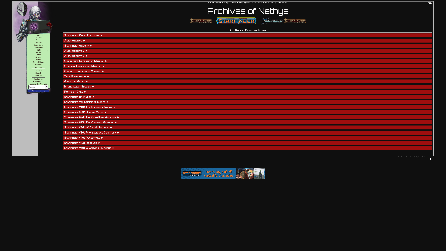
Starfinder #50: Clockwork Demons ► (89, 148)
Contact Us (38, 79)
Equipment (38, 47)
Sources (38, 75)
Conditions (38, 45)
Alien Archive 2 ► (76, 50)
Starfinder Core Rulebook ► (83, 35)
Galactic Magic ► (76, 81)
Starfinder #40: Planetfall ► (84, 137)
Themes (38, 65)
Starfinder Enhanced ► (79, 96)
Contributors (38, 82)
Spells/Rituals (38, 62)
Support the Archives (38, 84)
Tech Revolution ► (77, 76)
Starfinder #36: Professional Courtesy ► (92, 132)
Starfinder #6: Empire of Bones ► (86, 102)
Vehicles (38, 67)
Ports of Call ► (75, 91)
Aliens (38, 40)
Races (38, 52)
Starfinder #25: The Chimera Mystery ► (90, 122)
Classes (38, 43)
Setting (38, 57)
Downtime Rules (255, 30)
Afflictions (38, 38)
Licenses (38, 71)
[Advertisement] (205, 163)
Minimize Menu (38, 91)
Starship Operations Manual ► (84, 66)
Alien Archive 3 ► (76, 56)
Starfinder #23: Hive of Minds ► (85, 112)
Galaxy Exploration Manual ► (84, 71)
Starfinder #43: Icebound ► (82, 142)
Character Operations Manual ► (86, 61)
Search (38, 73)
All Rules (236, 30)
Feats (38, 50)
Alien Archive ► (75, 40)
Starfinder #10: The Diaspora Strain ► (90, 107)
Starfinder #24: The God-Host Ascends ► (92, 117)
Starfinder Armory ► (78, 45)
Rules (38, 55)
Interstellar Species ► (79, 86)
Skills (38, 60)
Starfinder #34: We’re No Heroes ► (88, 127)
